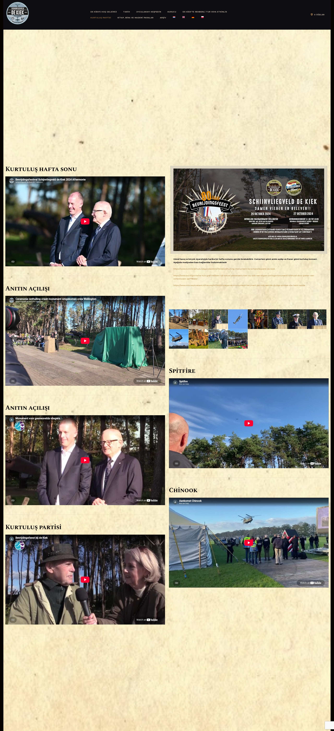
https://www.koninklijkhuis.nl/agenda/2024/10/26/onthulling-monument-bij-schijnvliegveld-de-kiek (224, 269)
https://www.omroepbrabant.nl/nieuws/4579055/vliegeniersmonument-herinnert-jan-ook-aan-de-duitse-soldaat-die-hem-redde (239, 285)
